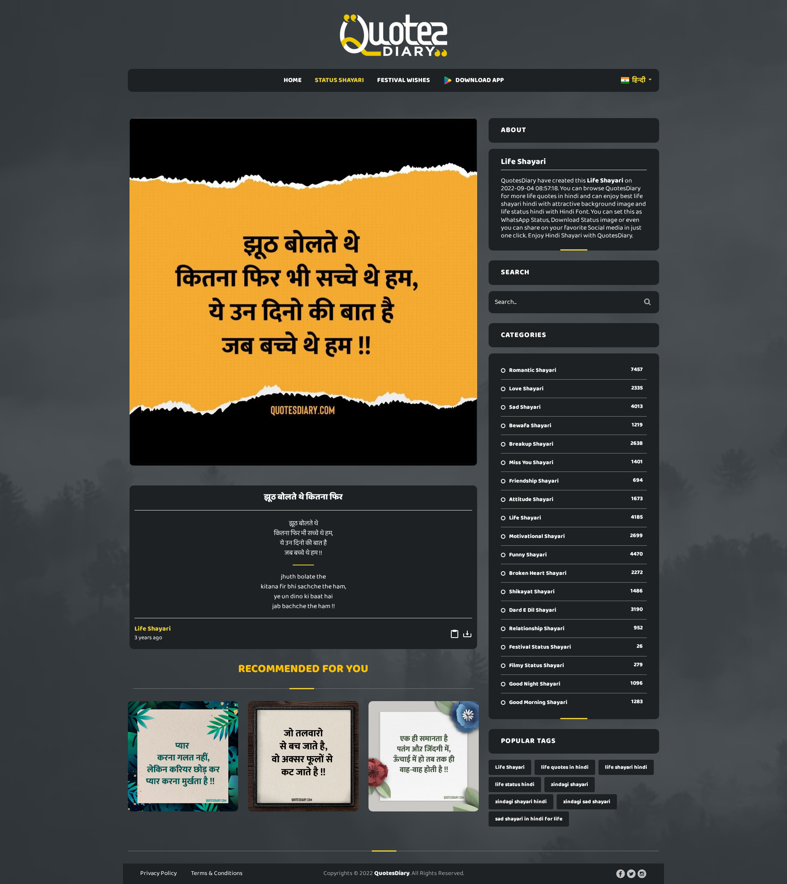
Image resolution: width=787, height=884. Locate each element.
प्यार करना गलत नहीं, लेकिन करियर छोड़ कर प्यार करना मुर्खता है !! (183, 756)
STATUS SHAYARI (339, 80)
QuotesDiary (391, 873)
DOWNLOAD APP (479, 80)
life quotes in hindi (565, 767)
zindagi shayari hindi (521, 801)
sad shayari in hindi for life (528, 819)
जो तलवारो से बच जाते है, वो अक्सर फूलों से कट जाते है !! (303, 756)
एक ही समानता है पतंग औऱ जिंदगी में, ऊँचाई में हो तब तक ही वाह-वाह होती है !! (423, 756)
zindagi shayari (569, 784)
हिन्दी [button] (639, 80)
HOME (293, 80)
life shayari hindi (626, 767)
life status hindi (515, 784)
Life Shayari (152, 629)
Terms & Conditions (217, 873)
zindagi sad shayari (586, 801)
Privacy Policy (158, 873)
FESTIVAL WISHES (403, 80)
